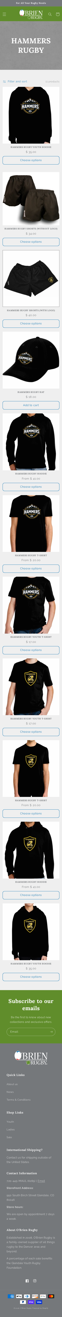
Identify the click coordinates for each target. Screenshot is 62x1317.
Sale (9, 1137)
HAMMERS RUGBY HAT (31, 392)
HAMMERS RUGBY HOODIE (31, 473)
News (10, 1092)
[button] (4, 14)
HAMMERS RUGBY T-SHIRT (31, 555)
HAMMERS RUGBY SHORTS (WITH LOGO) (31, 310)
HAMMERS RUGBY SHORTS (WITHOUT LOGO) (31, 228)
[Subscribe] (51, 1032)
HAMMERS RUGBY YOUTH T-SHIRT (31, 637)
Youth (10, 1121)
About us (12, 1084)
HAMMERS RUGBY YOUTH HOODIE (31, 147)
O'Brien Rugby (26, 1308)
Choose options (31, 160)
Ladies (11, 1129)
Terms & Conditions (18, 1099)
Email (41, 1181)
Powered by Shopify (40, 1308)
